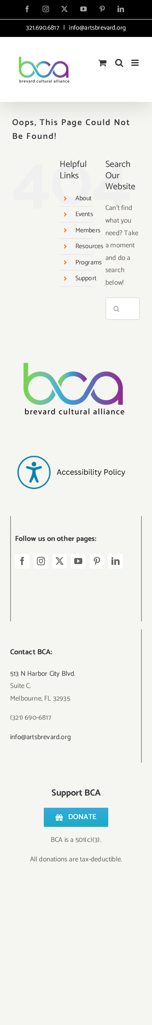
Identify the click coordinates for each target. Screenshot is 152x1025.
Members (88, 230)
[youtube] (78, 561)
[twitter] (59, 561)
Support (85, 278)
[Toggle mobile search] (119, 62)
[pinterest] (97, 561)
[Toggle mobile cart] (102, 62)
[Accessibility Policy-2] (71, 439)
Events (84, 214)
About (83, 198)
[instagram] (41, 561)
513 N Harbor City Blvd (42, 673)
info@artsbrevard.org (96, 27)
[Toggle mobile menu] (135, 62)
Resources (89, 246)
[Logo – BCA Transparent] (71, 351)
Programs (88, 262)
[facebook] (22, 561)
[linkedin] (115, 561)
